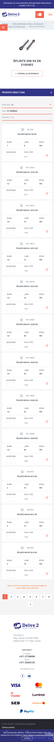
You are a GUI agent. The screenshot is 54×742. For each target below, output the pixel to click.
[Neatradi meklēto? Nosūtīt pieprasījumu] (4, 27)
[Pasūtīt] (47, 155)
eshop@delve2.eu (27, 669)
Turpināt (27, 738)
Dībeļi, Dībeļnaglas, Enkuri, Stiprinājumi (27, 23)
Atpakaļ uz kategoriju (28, 73)
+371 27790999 (27, 656)
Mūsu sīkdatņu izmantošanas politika (38, 735)
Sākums (5, 23)
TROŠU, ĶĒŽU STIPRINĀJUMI (13, 26)
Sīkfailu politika (8, 727)
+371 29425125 (27, 662)
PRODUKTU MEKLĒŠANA (13, 92)
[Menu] (50, 14)
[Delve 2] (10, 14)
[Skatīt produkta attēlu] (23, 129)
